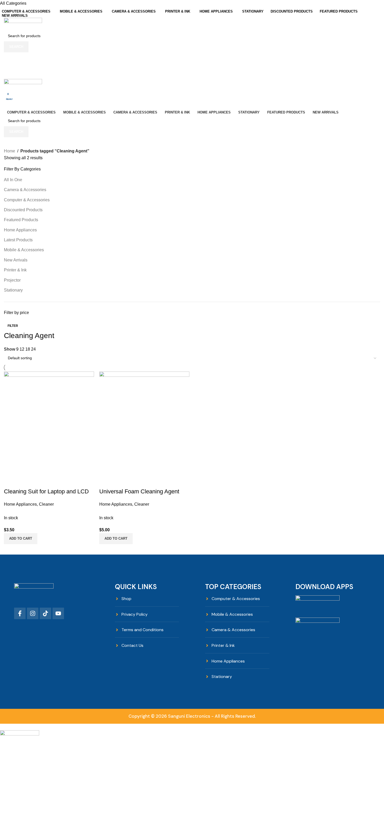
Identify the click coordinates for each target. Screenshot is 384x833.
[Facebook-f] (20, 613)
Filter (13, 326)
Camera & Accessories (25, 189)
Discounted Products (23, 210)
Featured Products (21, 220)
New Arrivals (15, 260)
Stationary (13, 290)
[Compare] (105, 481)
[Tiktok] (45, 613)
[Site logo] (23, 23)
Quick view (119, 481)
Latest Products (18, 240)
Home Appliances (20, 230)
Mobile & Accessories (24, 250)
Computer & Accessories (27, 200)
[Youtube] (58, 613)
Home (9, 151)
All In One (13, 180)
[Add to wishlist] (134, 481)
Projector (12, 280)
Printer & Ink (15, 270)
